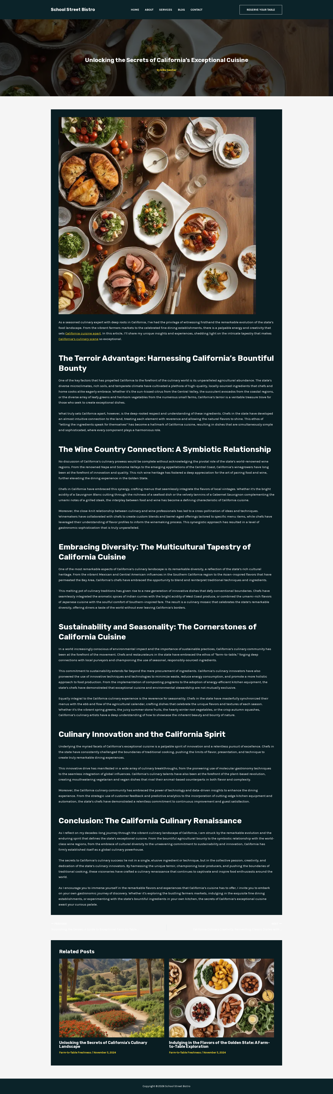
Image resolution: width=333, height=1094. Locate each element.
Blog (181, 9)
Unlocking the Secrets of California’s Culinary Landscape (103, 1044)
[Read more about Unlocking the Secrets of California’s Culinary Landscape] (111, 998)
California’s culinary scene (78, 339)
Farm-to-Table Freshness (75, 1052)
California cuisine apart (83, 333)
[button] (261, 9)
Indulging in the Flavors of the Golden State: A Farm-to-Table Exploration (219, 1044)
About (149, 9)
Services (165, 9)
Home (135, 9)
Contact (196, 9)
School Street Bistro (73, 9)
